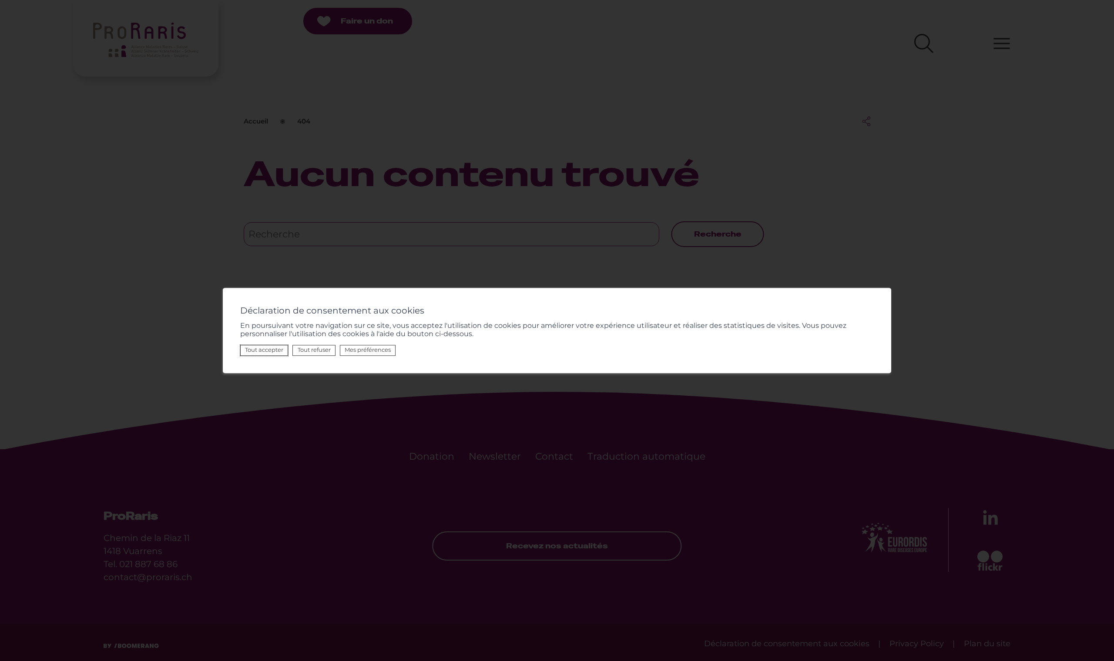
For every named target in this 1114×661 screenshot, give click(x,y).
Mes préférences (368, 350)
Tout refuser (314, 350)
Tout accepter (264, 350)
